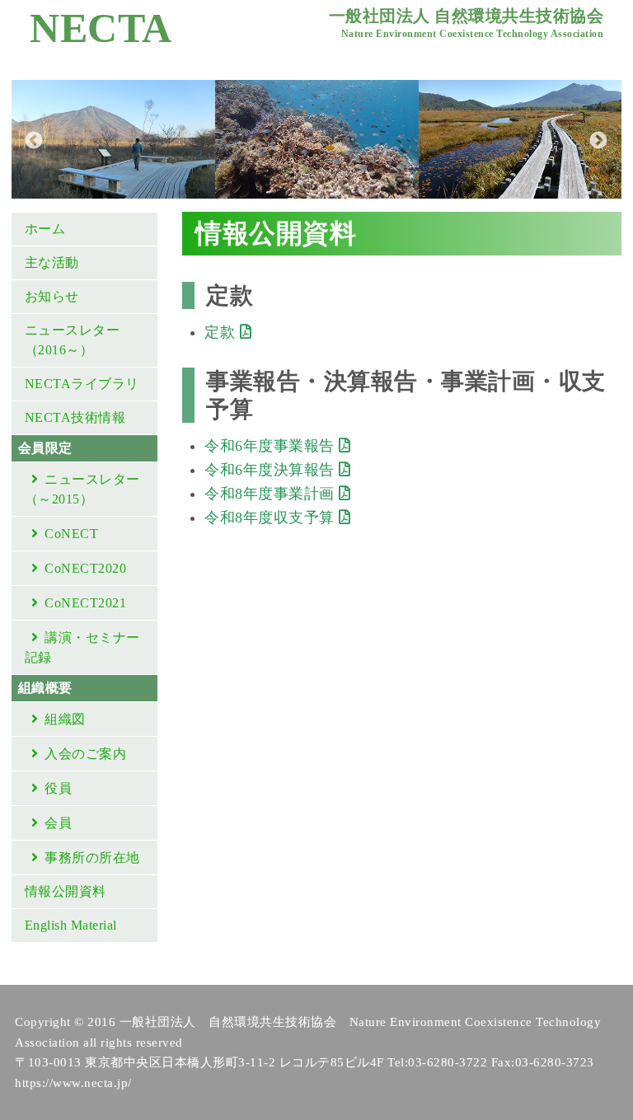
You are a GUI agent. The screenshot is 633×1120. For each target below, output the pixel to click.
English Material (71, 925)
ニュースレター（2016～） (72, 340)
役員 (58, 788)
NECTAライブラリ (82, 384)
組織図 (65, 719)
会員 (58, 823)
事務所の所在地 (92, 858)
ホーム (45, 229)
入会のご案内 (85, 754)
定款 (222, 332)
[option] (113, 139)
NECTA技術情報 (75, 417)
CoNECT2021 (85, 603)
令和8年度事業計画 (271, 493)
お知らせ (52, 296)
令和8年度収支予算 (271, 517)
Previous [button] (32, 139)
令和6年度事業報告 (271, 446)
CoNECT (71, 534)
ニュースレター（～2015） (82, 489)
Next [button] (596, 139)
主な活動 (52, 262)
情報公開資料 (65, 891)
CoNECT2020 (85, 568)
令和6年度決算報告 (271, 470)
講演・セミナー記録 (82, 647)
